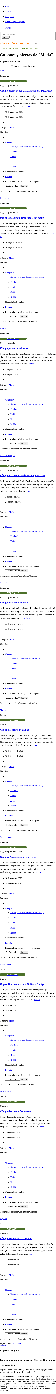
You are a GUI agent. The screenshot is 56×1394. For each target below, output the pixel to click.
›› (20, 1343)
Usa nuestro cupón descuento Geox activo (22, 217)
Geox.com (4, 198)
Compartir (9, 142)
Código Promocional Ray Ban (16, 1238)
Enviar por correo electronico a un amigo (27, 146)
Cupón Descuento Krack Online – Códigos (22, 984)
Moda (11, 127)
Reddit (13, 166)
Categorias (9, 16)
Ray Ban (3, 1219)
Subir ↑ (3, 1346)
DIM (2, 71)
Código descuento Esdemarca (15, 1111)
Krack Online (5, 964)
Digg (12, 161)
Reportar (8, 176)
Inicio (7, 6)
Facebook (14, 151)
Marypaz (3, 710)
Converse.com (6, 837)
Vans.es (3, 328)
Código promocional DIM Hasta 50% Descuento (26, 90)
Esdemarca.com (6, 1091)
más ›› (30, 106)
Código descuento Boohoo (14, 602)
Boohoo (3, 583)
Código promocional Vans (14, 348)
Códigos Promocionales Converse (18, 856)
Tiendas (8, 11)
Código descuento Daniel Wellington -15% (22, 475)
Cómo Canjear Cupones (15, 21)
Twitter (8, 28)
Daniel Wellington (7, 455)
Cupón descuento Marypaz (14, 729)
